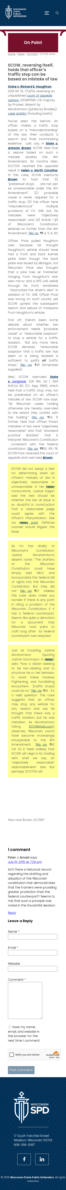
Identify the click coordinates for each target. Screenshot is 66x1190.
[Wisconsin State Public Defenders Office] (15, 20)
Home (11, 54)
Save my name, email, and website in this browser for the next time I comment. (24, 1034)
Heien (49, 659)
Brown (12, 179)
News (21, 54)
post (29, 522)
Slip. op (26, 591)
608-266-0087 (24, 1145)
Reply (12, 913)
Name (13, 932)
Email (13, 948)
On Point (32, 54)
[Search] (57, 12)
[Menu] (46, 13)
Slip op (34, 233)
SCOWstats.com (41, 726)
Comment (17, 980)
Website (14, 964)
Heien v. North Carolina (39, 170)
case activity (17, 113)
